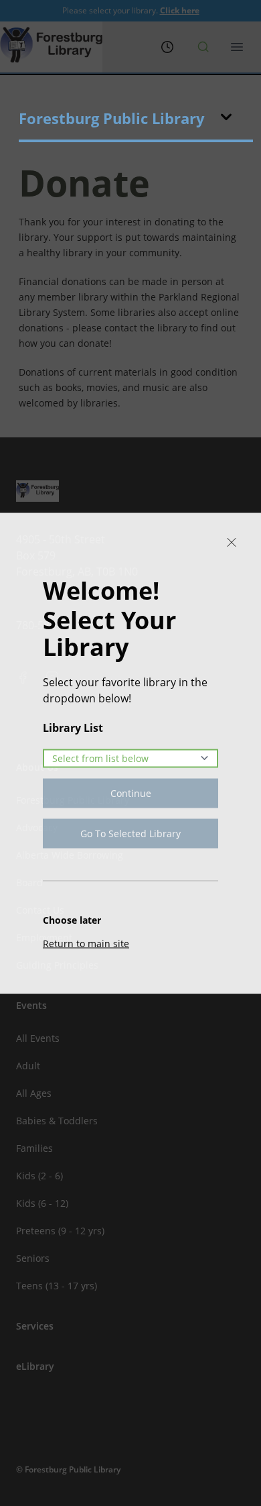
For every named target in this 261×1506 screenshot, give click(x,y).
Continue (130, 792)
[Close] (232, 542)
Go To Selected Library (130, 832)
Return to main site (86, 942)
